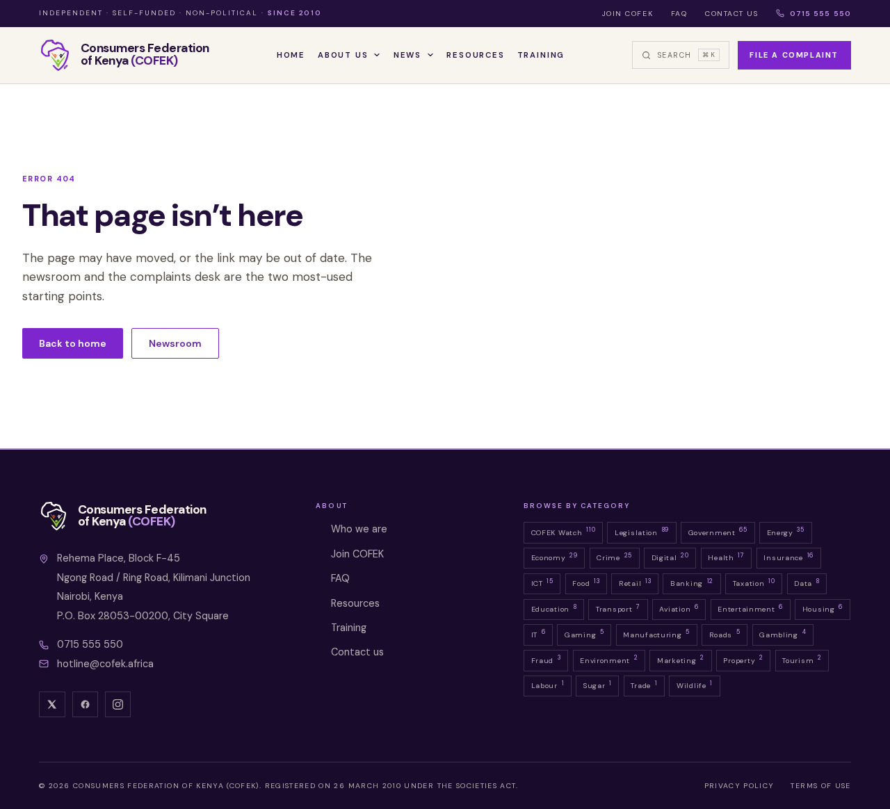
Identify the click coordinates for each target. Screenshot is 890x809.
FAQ (679, 13)
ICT (542, 582)
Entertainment (750, 608)
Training (541, 55)
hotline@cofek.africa (105, 663)
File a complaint (794, 55)
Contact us (732, 13)
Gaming (584, 633)
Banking (691, 582)
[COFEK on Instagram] (118, 705)
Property (743, 658)
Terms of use (820, 785)
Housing (822, 608)
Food (585, 582)
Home (291, 55)
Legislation (642, 531)
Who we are (359, 529)
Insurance (788, 556)
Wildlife (695, 684)
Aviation (678, 608)
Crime (614, 556)
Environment (609, 658)
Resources (475, 55)
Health (726, 556)
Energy (785, 531)
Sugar (597, 684)
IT (538, 633)
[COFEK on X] (52, 705)
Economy (554, 556)
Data (806, 582)
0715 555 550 (820, 13)
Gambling (782, 633)
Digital (670, 556)
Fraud (546, 658)
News (407, 55)
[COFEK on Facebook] (85, 705)
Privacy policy (739, 785)
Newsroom (175, 343)
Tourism (801, 658)
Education (554, 608)
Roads (725, 633)
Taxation (754, 582)
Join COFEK (628, 13)
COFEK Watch (563, 531)
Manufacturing (656, 633)
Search (686, 55)
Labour (548, 684)
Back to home (72, 343)
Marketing (680, 658)
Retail (635, 582)
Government (717, 531)
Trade (644, 684)
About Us (343, 55)
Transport (618, 608)
